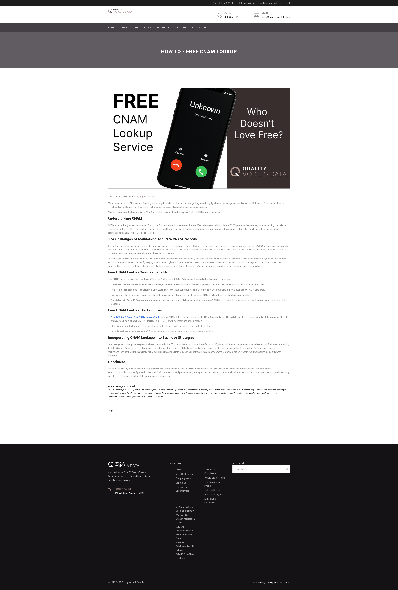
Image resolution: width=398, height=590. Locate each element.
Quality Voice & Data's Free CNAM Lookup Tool (135, 317)
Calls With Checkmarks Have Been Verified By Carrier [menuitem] (184, 532)
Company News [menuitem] (183, 478)
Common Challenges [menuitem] (156, 27)
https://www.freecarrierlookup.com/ (129, 331)
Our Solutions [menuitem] (129, 27)
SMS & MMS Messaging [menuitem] (210, 501)
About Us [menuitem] (180, 27)
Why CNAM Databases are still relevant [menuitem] (185, 546)
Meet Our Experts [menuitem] (184, 474)
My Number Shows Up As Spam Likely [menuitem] (185, 509)
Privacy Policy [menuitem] (259, 582)
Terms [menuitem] (287, 582)
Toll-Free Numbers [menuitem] (213, 490)
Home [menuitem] (111, 27)
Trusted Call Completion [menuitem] (210, 471)
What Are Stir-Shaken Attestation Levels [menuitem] (185, 519)
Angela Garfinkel (147, 196)
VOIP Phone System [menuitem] (214, 494)
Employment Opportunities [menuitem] (182, 489)
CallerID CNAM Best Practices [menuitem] (185, 556)
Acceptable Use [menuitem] (275, 582)
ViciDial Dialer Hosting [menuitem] (214, 478)
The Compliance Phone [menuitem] (212, 484)
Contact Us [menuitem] (199, 27)
